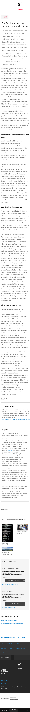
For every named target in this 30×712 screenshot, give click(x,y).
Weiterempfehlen (9, 637)
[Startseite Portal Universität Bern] (23, 6)
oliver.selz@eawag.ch (8, 607)
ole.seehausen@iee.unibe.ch (10, 584)
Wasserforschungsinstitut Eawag (12, 623)
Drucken (23, 637)
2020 (5, 17)
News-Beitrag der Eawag (9, 620)
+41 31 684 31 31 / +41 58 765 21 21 (16, 580)
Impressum (4, 680)
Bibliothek (10, 644)
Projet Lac (9, 450)
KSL (11, 648)
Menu (6, 710)
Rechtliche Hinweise (6, 683)
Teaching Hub (20, 648)
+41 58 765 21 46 (16, 603)
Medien (19, 644)
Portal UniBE (14, 710)
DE (12, 657)
